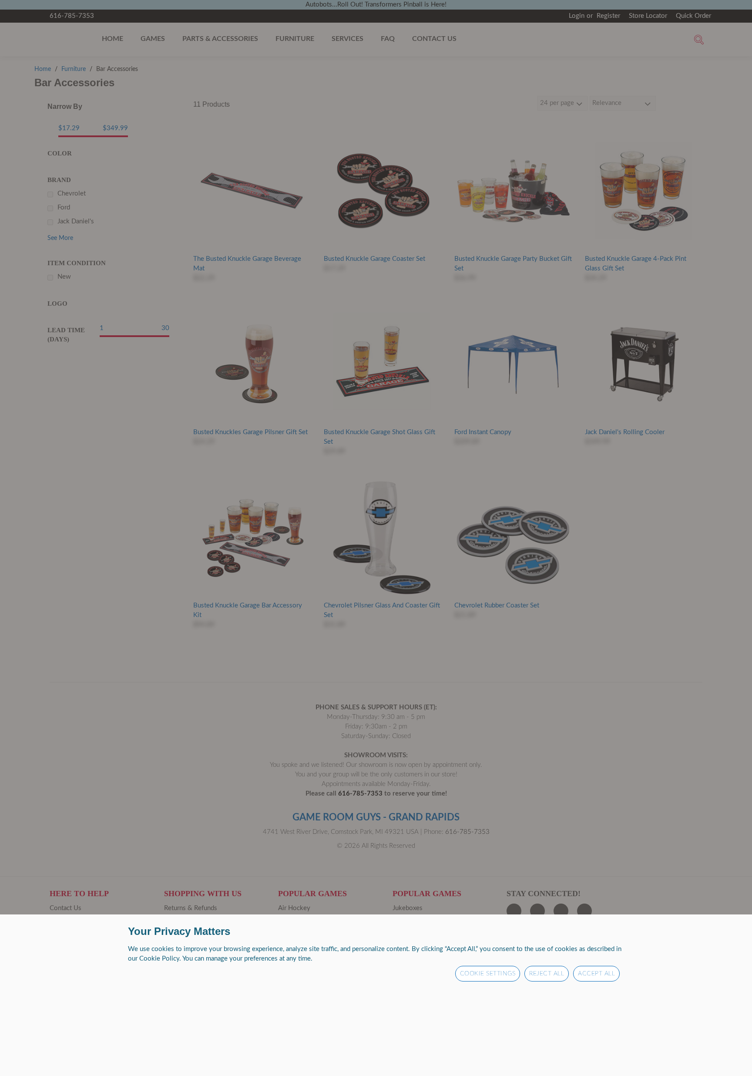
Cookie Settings (488, 974)
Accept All (596, 974)
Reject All (546, 974)
